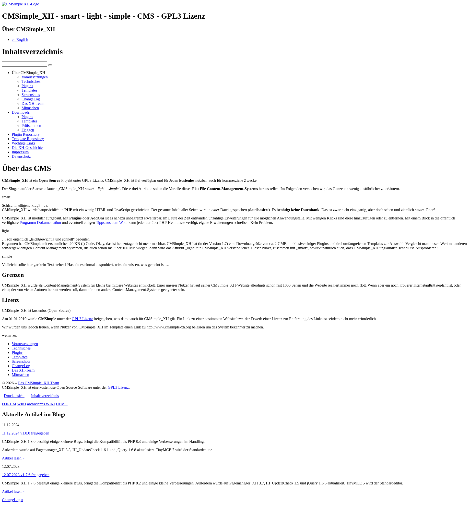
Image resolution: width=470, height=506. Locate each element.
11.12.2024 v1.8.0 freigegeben (25, 433)
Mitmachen (30, 108)
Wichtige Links (23, 143)
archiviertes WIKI (41, 404)
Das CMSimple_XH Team (38, 383)
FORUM (9, 404)
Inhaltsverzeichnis (45, 396)
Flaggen (28, 130)
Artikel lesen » (13, 458)
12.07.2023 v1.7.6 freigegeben (25, 475)
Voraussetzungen (35, 77)
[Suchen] (50, 65)
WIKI (21, 404)
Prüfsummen (31, 125)
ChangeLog (31, 99)
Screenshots (31, 95)
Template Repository (28, 139)
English (20, 39)
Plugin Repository (26, 134)
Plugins (27, 86)
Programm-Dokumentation (40, 222)
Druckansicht (14, 396)
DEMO (62, 404)
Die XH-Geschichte (27, 147)
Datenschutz (21, 156)
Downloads (21, 112)
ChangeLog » (12, 500)
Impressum (20, 152)
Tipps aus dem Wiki (111, 222)
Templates (29, 90)
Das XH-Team (33, 103)
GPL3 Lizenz (82, 319)
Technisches (31, 81)
